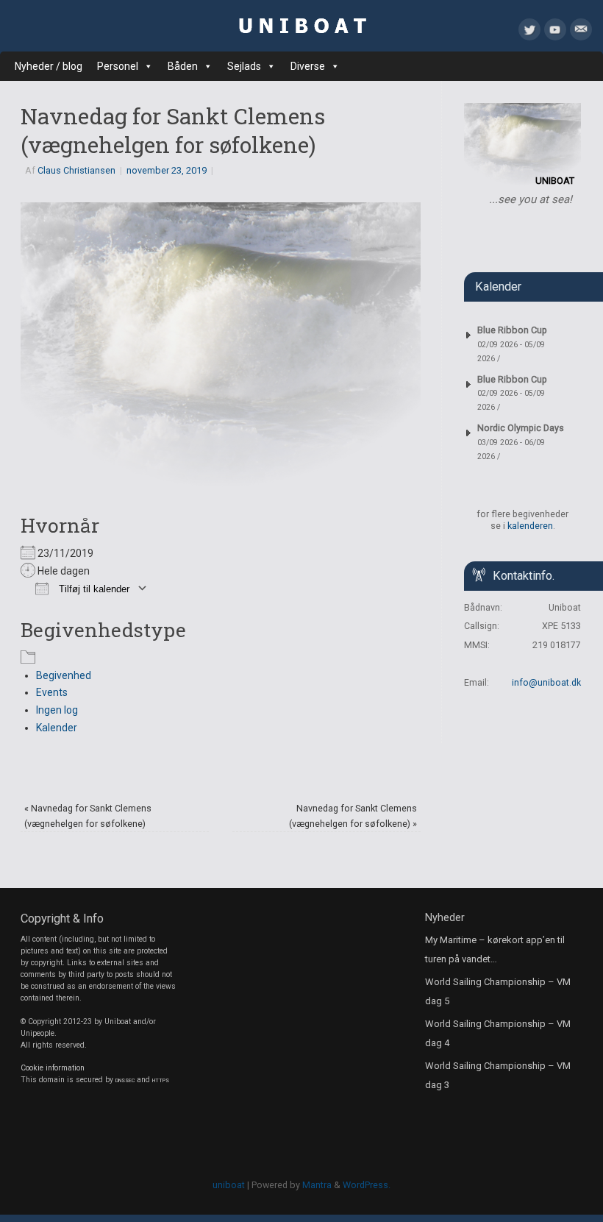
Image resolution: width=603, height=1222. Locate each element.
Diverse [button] (307, 66)
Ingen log (57, 710)
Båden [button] (183, 66)
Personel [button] (117, 66)
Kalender (56, 727)
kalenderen (530, 525)
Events (52, 692)
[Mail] (581, 32)
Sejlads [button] (244, 66)
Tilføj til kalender (92, 588)
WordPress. (366, 1184)
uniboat (229, 1184)
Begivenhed (63, 675)
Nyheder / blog (48, 66)
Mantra (317, 1184)
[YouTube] (555, 32)
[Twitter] (529, 32)
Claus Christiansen (76, 170)
